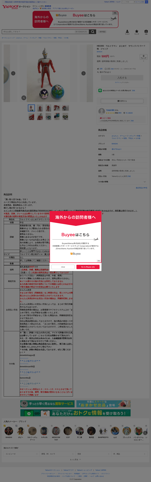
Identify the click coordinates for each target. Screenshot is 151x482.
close (63, 267)
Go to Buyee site (88, 267)
